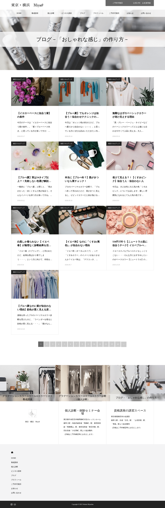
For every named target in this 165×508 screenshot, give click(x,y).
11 (100, 344)
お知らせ (130, 13)
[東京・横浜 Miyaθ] (32, 413)
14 (118, 344)
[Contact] (15, 504)
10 (94, 344)
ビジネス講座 (67, 13)
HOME (19, 13)
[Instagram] (11, 504)
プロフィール (98, 13)
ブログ (82, 13)
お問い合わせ (146, 13)
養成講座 (35, 13)
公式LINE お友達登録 (142, 3)
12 (106, 344)
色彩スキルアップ (19, 79)
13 (112, 344)
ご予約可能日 (118, 3)
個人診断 (50, 13)
